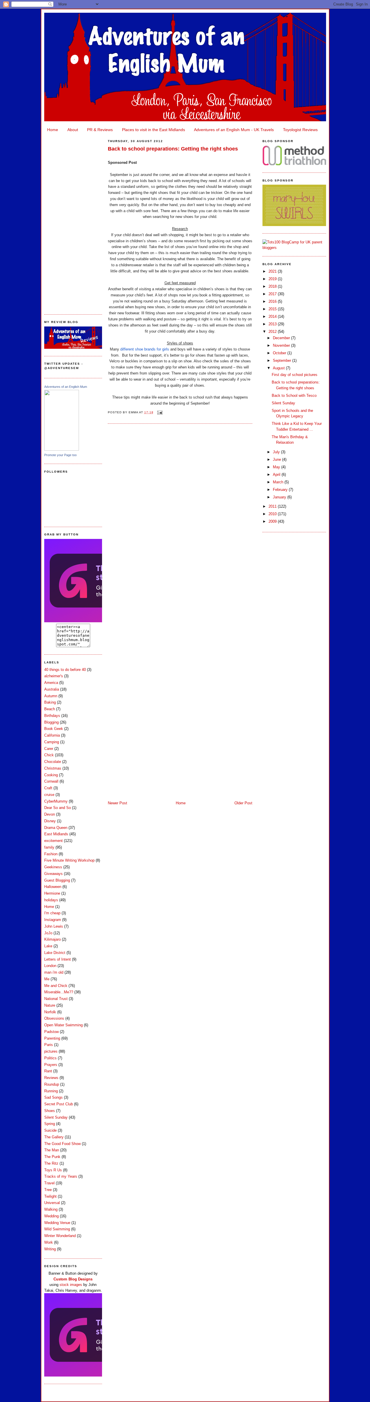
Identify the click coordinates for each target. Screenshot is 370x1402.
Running (51, 1091)
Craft (48, 788)
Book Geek (53, 728)
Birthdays (52, 715)
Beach (49, 709)
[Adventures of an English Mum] (61, 449)
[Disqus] (180, 501)
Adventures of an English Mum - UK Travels (234, 129)
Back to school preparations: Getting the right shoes (173, 149)
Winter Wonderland (60, 1236)
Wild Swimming (57, 1229)
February (281, 489)
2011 (273, 506)
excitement (53, 840)
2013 (273, 324)
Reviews (51, 1078)
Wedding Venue (57, 1223)
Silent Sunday (56, 1117)
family (49, 847)
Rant (48, 1071)
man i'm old (53, 972)
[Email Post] (159, 412)
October (280, 353)
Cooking (51, 775)
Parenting (52, 1038)
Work (48, 1242)
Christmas (52, 768)
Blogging (51, 722)
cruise (49, 794)
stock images (71, 1284)
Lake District (54, 952)
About (72, 129)
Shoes (49, 1111)
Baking (50, 702)
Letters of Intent (57, 959)
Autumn (50, 696)
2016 (273, 301)
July (277, 452)
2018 (273, 286)
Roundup (51, 1084)
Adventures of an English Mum (65, 386)
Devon (49, 814)
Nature (49, 1005)
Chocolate (52, 761)
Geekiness (53, 867)
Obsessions (54, 1018)
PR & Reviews (100, 129)
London (50, 966)
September (282, 360)
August (279, 368)
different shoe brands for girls (144, 349)
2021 (273, 271)
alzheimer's (53, 676)
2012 (273, 331)
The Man (51, 1150)
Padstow (51, 1032)
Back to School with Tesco (294, 395)
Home (52, 129)
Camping (51, 742)
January (280, 497)
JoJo (48, 933)
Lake (48, 946)
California (52, 735)
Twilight (50, 1196)
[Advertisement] (73, 222)
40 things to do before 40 (65, 669)
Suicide (50, 1130)
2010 (273, 514)
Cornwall (51, 781)
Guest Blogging (57, 880)
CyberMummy (56, 801)
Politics (50, 1058)
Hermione (52, 893)
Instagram (52, 919)
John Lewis (53, 926)
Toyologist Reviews (300, 129)
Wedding (51, 1216)
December (282, 338)
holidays (51, 900)
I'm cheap (52, 913)
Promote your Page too (60, 455)
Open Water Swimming (63, 1025)
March (278, 482)
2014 (273, 316)
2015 (273, 309)
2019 (273, 279)
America (51, 682)
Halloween (52, 886)
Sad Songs (53, 1097)
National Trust (56, 999)
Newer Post (117, 803)
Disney (50, 821)
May (277, 467)
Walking (51, 1209)
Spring (49, 1124)
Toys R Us (53, 1170)
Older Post (243, 803)
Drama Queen (55, 827)
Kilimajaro (52, 939)
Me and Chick (55, 985)
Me (46, 979)
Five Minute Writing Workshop (69, 860)
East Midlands (56, 834)
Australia (51, 689)
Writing (50, 1249)
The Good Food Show (62, 1144)
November (282, 345)
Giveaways (53, 873)
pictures (51, 1051)
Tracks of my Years (60, 1176)
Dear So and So (57, 807)
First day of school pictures (294, 374)
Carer (48, 748)
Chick (49, 755)
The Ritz (51, 1163)
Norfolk (50, 1012)
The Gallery (54, 1137)
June (277, 459)
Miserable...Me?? (58, 992)
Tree (48, 1190)
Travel (49, 1183)
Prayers (50, 1064)
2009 (273, 521)
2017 (273, 294)
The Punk (52, 1157)
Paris (48, 1045)
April (277, 474)
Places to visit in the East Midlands (153, 129)
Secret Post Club (58, 1104)
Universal (52, 1203)
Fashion (51, 854)
